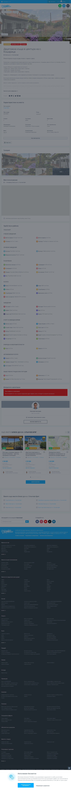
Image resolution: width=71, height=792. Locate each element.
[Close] (69, 768)
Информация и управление (43, 785)
